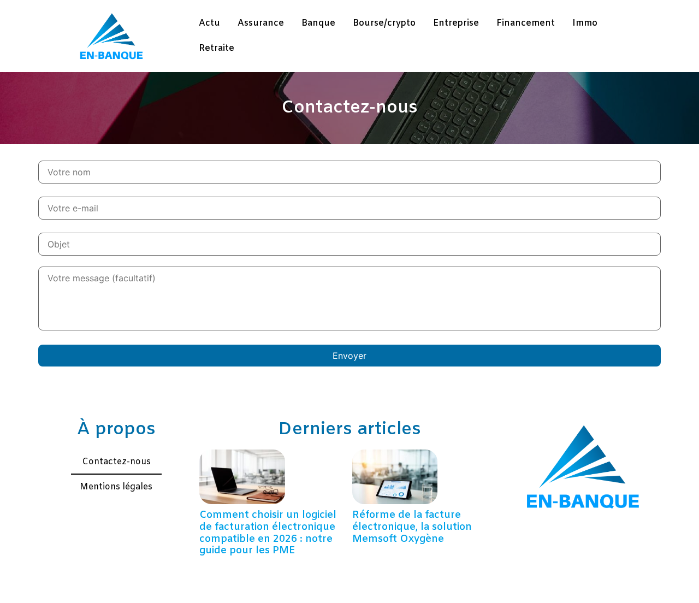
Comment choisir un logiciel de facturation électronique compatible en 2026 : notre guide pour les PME (267, 533)
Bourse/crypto (384, 23)
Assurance (261, 23)
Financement (525, 23)
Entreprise (456, 23)
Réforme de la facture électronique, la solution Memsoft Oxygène (412, 527)
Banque (318, 23)
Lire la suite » (220, 565)
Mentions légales (116, 487)
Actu (209, 23)
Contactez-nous (116, 462)
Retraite (216, 48)
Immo (584, 23)
